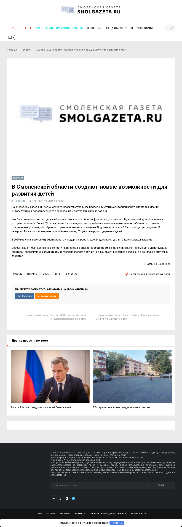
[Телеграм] (73, 498)
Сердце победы (20, 28)
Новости (26, 50)
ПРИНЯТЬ (116, 522)
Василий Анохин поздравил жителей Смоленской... (42, 407)
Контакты (80, 514)
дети (57, 274)
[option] (50, 381)
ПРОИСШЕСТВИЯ (142, 28)
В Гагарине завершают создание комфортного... (122, 407)
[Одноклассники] (60, 498)
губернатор (32, 274)
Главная (12, 50)
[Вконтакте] (54, 498)
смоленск (18, 274)
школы (45, 274)
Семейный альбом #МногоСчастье (59, 28)
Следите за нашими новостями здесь (150, 274)
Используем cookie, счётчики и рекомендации (83, 522)
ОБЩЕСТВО (94, 28)
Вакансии (65, 514)
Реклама (50, 514)
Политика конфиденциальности (108, 514)
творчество (71, 274)
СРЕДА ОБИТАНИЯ (116, 28)
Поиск (161, 485)
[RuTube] (67, 498)
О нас (39, 514)
